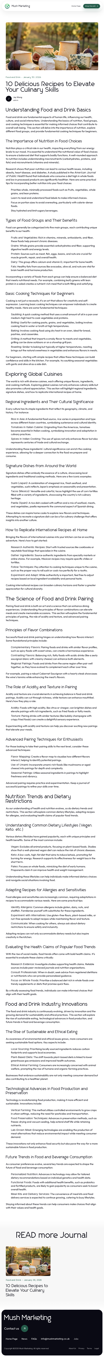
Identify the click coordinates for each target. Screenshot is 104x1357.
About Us (72, 1348)
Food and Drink (13, 77)
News (24, 1338)
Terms (89, 1348)
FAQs (34, 1338)
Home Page (12, 1338)
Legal (96, 1348)
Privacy (81, 1348)
